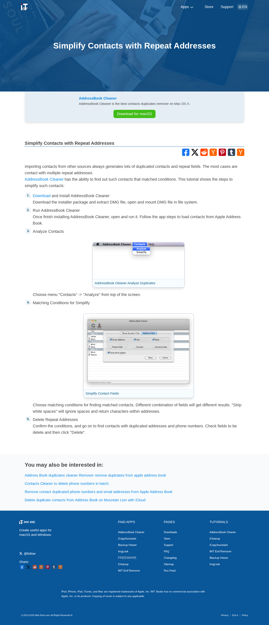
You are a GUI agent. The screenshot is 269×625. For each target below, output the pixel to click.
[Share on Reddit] (35, 567)
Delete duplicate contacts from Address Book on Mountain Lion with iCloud (85, 500)
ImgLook (123, 551)
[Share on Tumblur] (54, 567)
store (209, 7)
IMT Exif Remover (129, 570)
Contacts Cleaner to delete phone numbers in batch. (67, 484)
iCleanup (123, 564)
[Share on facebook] (22, 567)
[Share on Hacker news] (41, 567)
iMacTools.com (42, 615)
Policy (245, 615)
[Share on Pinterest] (48, 567)
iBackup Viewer (127, 544)
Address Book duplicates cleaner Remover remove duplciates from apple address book (95, 475)
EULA (235, 615)
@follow (30, 553)
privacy (224, 615)
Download (42, 195)
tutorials (219, 522)
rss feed (169, 570)
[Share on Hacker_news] (60, 567)
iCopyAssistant (127, 538)
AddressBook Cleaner (44, 179)
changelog (170, 557)
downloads (170, 532)
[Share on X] (28, 567)
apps (185, 7)
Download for (134, 114)
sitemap (169, 564)
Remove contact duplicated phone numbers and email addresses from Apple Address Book (98, 492)
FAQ (166, 551)
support (227, 7)
